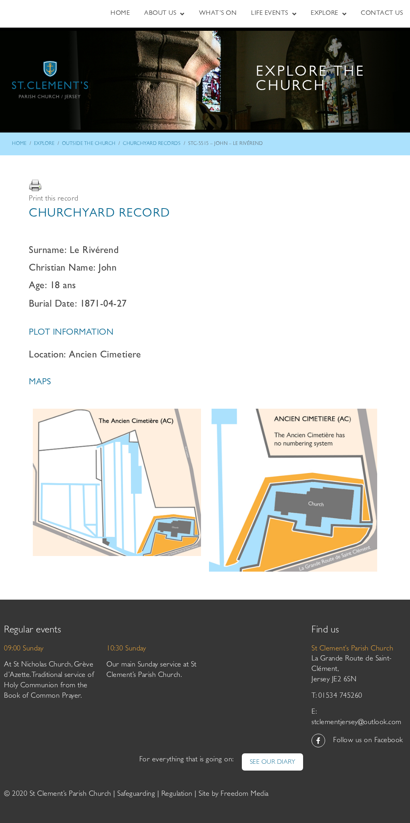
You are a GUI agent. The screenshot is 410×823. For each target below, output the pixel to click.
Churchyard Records (152, 144)
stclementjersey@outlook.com (357, 723)
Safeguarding (136, 794)
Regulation (177, 794)
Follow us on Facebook (368, 741)
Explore (44, 144)
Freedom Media (245, 794)
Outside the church (89, 144)
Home (19, 144)
